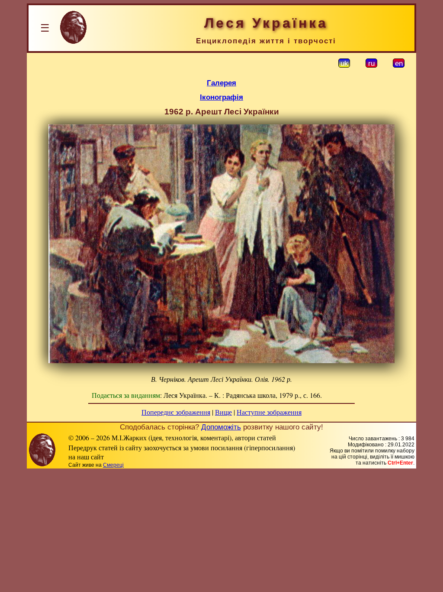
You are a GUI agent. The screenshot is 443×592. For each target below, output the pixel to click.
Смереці (113, 465)
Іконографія (221, 97)
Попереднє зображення (175, 411)
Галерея (221, 82)
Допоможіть (221, 427)
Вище (223, 411)
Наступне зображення (269, 411)
